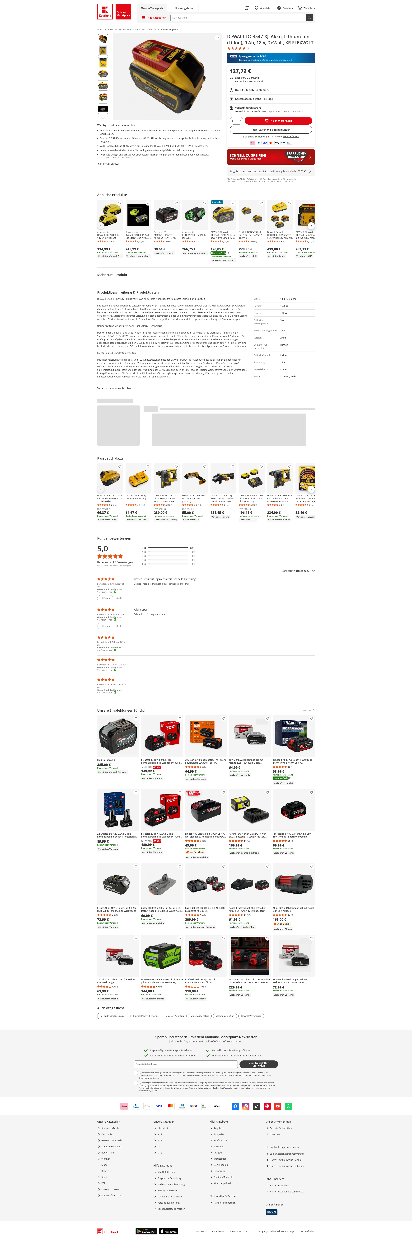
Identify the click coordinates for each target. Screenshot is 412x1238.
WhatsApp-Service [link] (223, 1183)
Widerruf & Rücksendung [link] (171, 1184)
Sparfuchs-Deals (110, 1128)
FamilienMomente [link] (223, 1177)
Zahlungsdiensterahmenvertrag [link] (287, 1153)
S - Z (160, 1152)
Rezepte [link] (218, 1152)
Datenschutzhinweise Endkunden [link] (288, 1165)
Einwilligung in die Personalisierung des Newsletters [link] (160, 1085)
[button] (169, 548)
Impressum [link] (201, 1231)
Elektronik (106, 1134)
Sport (104, 1177)
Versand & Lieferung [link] (169, 1202)
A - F (160, 1134)
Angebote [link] (219, 1128)
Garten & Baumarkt (111, 1140)
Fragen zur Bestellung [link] (169, 1178)
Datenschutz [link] (235, 1231)
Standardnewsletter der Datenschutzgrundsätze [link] (158, 1075)
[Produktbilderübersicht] (103, 76)
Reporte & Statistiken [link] (281, 1128)
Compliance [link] (218, 1231)
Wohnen (105, 1158)
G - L (160, 1140)
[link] (184, 8)
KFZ (103, 1183)
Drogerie (106, 1170)
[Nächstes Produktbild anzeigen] (103, 118)
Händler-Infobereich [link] (225, 1202)
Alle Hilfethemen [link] (167, 1172)
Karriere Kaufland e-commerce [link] (286, 1191)
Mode (104, 1164)
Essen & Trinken (110, 1189)
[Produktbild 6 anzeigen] (103, 97)
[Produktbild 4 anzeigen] (103, 74)
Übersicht (163, 1128)
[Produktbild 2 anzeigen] (103, 51)
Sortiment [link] (219, 1146)
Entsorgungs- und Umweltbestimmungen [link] (275, 1231)
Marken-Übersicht (111, 1195)
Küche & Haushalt (111, 1146)
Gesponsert (102, 232)
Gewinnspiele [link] (221, 1164)
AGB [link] (248, 1231)
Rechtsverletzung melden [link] (171, 1208)
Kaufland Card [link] (221, 1140)
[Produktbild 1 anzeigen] (103, 39)
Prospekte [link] (219, 1134)
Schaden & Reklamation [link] (170, 1196)
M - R (160, 1146)
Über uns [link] (275, 1134)
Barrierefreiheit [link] (307, 1231)
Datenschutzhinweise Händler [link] (286, 1159)
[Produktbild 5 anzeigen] (103, 85)
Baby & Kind (108, 1152)
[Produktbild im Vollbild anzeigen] (167, 76)
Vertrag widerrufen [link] (168, 1190)
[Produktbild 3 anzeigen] (103, 62)
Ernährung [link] (219, 1170)
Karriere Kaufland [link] (279, 1185)
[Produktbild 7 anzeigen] (103, 109)
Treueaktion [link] (220, 1158)
